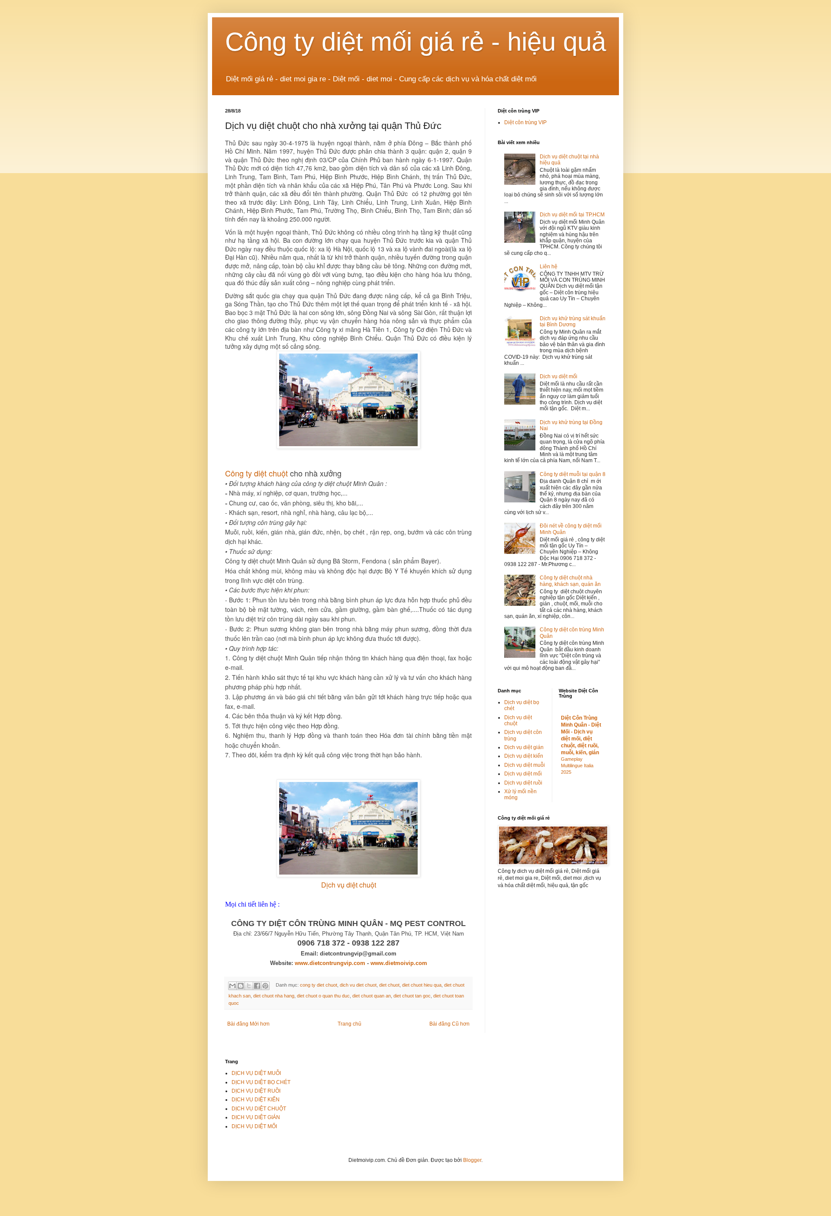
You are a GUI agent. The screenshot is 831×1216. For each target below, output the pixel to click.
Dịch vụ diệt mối (558, 376)
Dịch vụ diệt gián (524, 747)
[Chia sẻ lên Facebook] (257, 985)
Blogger (472, 1160)
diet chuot (389, 985)
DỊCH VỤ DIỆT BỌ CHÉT (261, 1082)
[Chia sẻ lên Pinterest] (265, 985)
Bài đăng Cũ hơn (449, 1024)
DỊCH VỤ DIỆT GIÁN (256, 1117)
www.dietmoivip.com (398, 963)
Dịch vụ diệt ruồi (523, 783)
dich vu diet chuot (358, 985)
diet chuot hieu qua (421, 985)
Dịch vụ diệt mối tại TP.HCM (572, 215)
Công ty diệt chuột (256, 473)
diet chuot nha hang (273, 995)
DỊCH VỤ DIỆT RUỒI (256, 1091)
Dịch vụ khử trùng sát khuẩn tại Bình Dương (573, 321)
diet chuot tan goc (412, 995)
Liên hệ (548, 267)
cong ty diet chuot (318, 985)
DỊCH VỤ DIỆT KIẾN (256, 1100)
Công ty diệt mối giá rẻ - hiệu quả (415, 41)
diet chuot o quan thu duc (323, 995)
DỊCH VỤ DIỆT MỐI (254, 1126)
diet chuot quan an (371, 995)
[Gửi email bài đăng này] (232, 985)
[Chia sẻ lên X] (249, 985)
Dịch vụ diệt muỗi (524, 765)
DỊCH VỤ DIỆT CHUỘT (259, 1109)
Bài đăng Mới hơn (248, 1024)
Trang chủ (349, 1024)
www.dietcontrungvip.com (330, 963)
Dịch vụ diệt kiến (523, 756)
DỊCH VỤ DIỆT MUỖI (256, 1073)
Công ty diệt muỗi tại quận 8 (573, 474)
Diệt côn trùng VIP (525, 122)
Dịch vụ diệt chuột (348, 885)
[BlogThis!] (240, 985)
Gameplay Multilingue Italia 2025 (577, 765)
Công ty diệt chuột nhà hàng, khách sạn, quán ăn (570, 581)
